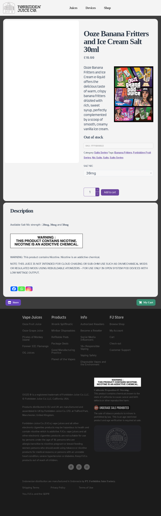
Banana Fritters (123, 152)
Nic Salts (97, 157)
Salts (106, 157)
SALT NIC (88, 165)
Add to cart (110, 192)
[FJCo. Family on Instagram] (87, 467)
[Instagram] (29, 288)
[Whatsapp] (21, 288)
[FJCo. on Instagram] (79, 467)
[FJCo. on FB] (71, 467)
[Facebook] (14, 288)
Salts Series (101, 152)
